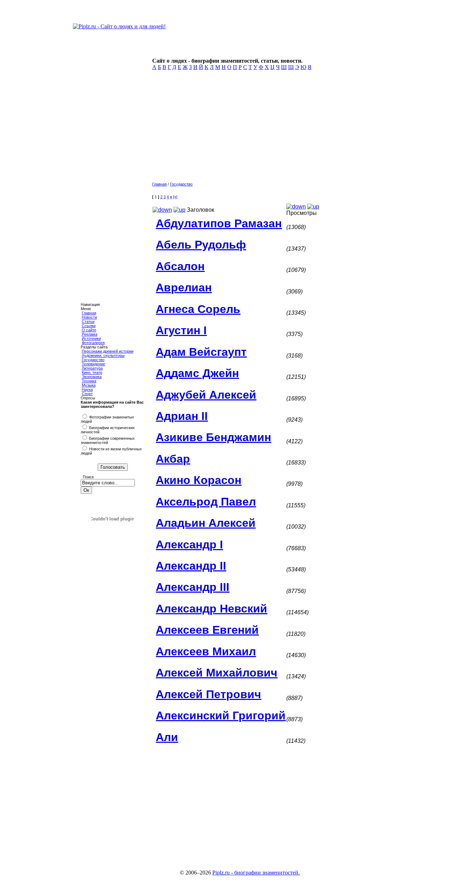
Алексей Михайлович (216, 672)
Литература (92, 368)
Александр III (192, 587)
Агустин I (181, 330)
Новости (89, 317)
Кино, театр (92, 372)
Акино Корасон (198, 480)
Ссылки (89, 326)
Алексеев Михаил (206, 651)
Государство (93, 360)
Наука (87, 389)
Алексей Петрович (208, 694)
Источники (91, 338)
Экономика (92, 377)
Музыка (89, 385)
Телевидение (93, 364)
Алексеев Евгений (207, 629)
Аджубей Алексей (206, 394)
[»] (175, 197)
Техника (89, 381)
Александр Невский (211, 608)
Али (167, 737)
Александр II (191, 565)
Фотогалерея (93, 343)
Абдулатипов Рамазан (219, 223)
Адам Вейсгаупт (201, 352)
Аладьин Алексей (206, 523)
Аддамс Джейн (197, 373)
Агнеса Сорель (198, 309)
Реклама (89, 334)
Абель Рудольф (201, 244)
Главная (89, 313)
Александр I (189, 544)
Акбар (173, 458)
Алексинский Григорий (221, 715)
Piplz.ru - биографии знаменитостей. (256, 873)
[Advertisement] (260, 128)
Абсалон (180, 266)
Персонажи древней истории (107, 351)
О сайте (89, 330)
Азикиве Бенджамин (213, 437)
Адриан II (182, 416)
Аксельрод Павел (206, 501)
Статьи (88, 321)
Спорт (87, 394)
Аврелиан (184, 287)
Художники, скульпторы (103, 355)
